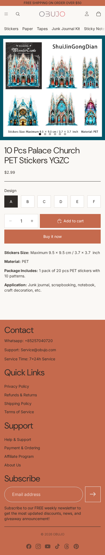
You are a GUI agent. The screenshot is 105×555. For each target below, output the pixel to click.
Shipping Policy (18, 403)
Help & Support (17, 439)
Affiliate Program (19, 456)
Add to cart (74, 221)
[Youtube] (47, 546)
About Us (12, 465)
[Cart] (98, 14)
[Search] (18, 14)
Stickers (11, 28)
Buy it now (52, 236)
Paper (27, 28)
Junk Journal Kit (66, 28)
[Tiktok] (57, 546)
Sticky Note (94, 28)
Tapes (42, 28)
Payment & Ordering (22, 447)
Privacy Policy (16, 386)
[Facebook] (29, 546)
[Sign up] (93, 494)
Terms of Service (19, 411)
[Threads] (67, 546)
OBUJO (58, 534)
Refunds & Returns (20, 395)
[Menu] (6, 14)
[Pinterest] (76, 546)
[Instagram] (38, 546)
